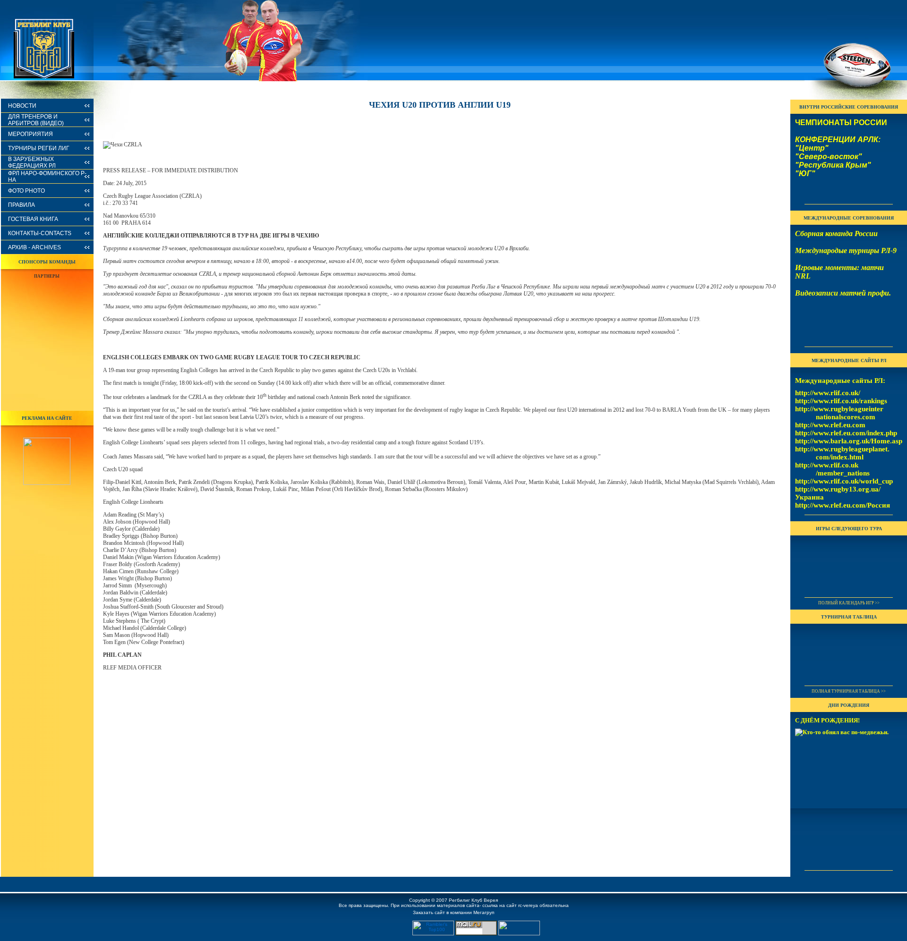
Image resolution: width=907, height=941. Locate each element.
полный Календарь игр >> (849, 603)
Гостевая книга (33, 219)
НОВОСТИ (22, 105)
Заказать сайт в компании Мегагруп (453, 912)
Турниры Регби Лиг (38, 148)
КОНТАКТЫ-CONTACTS (39, 233)
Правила (21, 205)
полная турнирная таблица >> (849, 691)
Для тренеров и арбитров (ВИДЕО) (36, 120)
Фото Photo (26, 190)
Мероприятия (30, 134)
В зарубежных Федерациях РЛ (32, 162)
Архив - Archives (34, 247)
